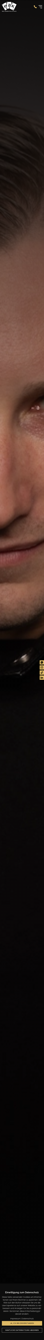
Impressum (15, 1318)
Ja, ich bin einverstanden (22, 1323)
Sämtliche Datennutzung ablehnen (22, 1330)
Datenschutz (28, 1318)
